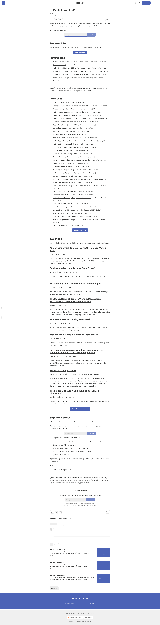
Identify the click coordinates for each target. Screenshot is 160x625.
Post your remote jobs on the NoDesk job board (75, 451)
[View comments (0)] (57, 19)
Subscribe (146, 3)
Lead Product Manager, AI (62, 179)
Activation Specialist (60, 173)
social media (101, 442)
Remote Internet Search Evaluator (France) (68, 74)
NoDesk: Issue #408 (57, 549)
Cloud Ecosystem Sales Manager (64, 191)
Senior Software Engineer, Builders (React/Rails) (70, 118)
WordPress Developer (60, 138)
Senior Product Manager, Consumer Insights (68, 112)
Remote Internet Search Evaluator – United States (70, 62)
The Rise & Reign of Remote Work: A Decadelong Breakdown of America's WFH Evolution (75, 300)
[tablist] (57, 524)
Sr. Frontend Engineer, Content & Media (67, 147)
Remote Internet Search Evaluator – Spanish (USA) (71, 71)
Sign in (155, 3)
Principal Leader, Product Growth (65, 216)
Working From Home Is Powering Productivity (74, 334)
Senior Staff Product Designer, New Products (69, 186)
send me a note (97, 459)
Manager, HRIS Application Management (68, 160)
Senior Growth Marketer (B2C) (63, 68)
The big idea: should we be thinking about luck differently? (74, 392)
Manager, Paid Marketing (62, 134)
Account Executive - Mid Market (64, 210)
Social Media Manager (61, 203)
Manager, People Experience (63, 106)
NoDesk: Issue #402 (57, 562)
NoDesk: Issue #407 (57, 575)
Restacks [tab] (60, 524)
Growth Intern (58, 102)
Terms (82, 613)
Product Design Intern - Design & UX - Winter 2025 (71, 219)
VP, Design (57, 170)
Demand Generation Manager (63, 128)
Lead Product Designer (61, 131)
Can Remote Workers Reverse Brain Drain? (72, 268)
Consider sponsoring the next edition (92, 88)
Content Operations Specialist (63, 176)
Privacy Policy (92, 505)
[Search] (136, 3)
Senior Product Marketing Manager (65, 115)
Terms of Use (88, 503)
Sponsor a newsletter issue (62, 455)
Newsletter (53, 470)
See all (53, 588)
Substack (71, 621)
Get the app (88, 617)
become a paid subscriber (59, 91)
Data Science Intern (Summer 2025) (65, 125)
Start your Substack (75, 617)
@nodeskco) (61, 30)
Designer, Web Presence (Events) (64, 213)
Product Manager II (60, 225)
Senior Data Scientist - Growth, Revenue (67, 141)
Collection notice (89, 613)
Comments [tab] (54, 524)
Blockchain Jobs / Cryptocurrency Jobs (66, 78)
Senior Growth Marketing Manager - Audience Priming (72, 198)
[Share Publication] (139, 3)
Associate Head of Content (62, 122)
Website (68, 470)
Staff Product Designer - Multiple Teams (67, 207)
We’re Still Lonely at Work (63, 370)
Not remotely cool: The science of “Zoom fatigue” (76, 283)
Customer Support (59, 65)
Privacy (77, 613)
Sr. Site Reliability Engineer (62, 166)
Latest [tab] (56, 545)
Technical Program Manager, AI (64, 154)
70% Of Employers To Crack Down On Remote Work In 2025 (78, 249)
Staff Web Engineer (60, 150)
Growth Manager (59, 157)
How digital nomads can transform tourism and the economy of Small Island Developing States (76, 351)
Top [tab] (52, 545)
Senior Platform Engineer (62, 163)
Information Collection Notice (79, 505)
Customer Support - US (61, 195)
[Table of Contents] (2, 312)
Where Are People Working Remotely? (70, 319)
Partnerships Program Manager (64, 182)
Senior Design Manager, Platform (65, 144)
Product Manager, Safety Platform (65, 109)
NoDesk (52, 13)
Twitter (61, 470)
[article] (80, 553)
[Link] (47, 43)
